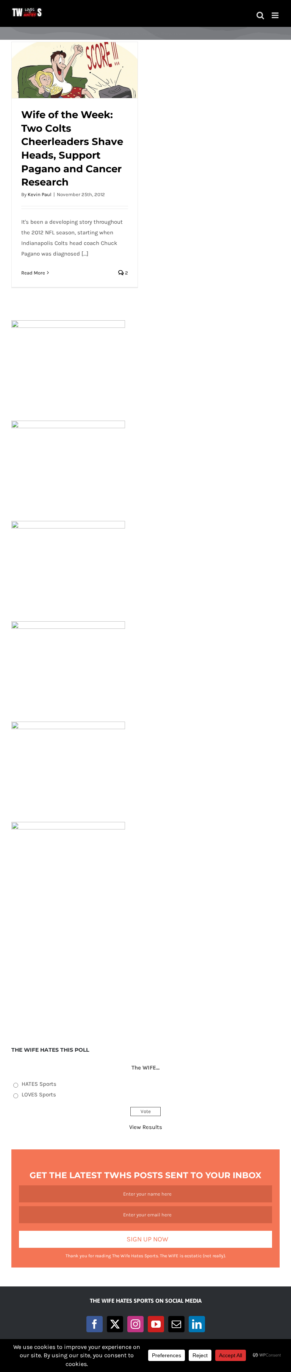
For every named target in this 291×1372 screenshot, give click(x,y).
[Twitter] (115, 1324)
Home (110, 33)
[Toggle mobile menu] (276, 15)
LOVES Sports (39, 1094)
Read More (33, 273)
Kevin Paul (40, 194)
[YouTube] (156, 1324)
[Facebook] (94, 1324)
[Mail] (176, 1324)
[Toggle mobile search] (260, 15)
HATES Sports (39, 1083)
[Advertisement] (145, 975)
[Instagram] (135, 1324)
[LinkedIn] (197, 1324)
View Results (145, 1127)
